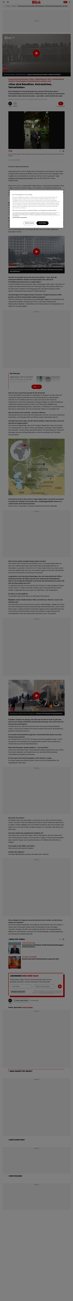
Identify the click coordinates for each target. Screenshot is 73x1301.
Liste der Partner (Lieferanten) (19, 217)
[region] (36, 209)
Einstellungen (29, 223)
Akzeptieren (42, 223)
